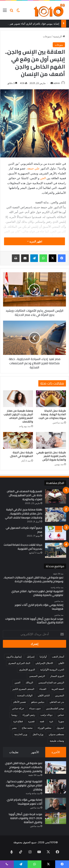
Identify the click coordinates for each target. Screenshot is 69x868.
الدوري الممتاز (57, 676)
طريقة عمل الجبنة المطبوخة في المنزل (21, 454)
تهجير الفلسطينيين (55, 708)
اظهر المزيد (35, 241)
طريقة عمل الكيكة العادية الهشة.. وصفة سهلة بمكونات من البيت (52, 414)
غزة (51, 721)
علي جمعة (33, 168)
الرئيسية (58, 36)
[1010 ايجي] (49, 10)
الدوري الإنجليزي (27, 669)
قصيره (31, 721)
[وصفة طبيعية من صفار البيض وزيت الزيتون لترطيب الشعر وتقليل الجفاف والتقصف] (18, 398)
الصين (17, 682)
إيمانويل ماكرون (13, 656)
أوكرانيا (43, 656)
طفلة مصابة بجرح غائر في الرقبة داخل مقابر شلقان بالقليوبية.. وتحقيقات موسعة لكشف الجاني (23, 513)
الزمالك (29, 682)
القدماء (42, 689)
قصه (42, 721)
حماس (61, 714)
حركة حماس (18, 708)
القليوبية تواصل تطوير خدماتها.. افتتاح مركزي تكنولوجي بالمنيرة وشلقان (24, 785)
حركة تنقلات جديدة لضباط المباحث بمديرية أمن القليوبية (23, 546)
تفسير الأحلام (19, 701)
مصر (14, 727)
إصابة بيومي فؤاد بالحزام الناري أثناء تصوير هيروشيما (31, 23)
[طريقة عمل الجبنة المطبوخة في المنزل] (18, 440)
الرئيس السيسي (37, 676)
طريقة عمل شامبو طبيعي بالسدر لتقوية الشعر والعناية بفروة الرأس (51, 456)
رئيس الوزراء (29, 714)
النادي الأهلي (44, 695)
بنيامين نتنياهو (37, 701)
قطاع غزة (18, 721)
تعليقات (13, 752)
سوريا (61, 721)
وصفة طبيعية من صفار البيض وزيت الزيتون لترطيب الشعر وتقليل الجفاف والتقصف (18, 416)
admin (56, 83)
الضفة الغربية (58, 689)
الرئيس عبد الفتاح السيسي (51, 682)
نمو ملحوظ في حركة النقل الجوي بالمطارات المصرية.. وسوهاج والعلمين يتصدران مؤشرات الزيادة (23, 767)
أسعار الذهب (58, 656)
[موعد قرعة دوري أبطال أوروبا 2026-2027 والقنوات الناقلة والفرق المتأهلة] (55, 818)
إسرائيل (30, 656)
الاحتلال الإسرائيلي (44, 663)
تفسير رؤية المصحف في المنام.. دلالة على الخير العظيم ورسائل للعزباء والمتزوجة (24, 495)
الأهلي (61, 663)
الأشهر (35, 752)
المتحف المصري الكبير (23, 689)
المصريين (59, 695)
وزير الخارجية (20, 734)
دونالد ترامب (46, 714)
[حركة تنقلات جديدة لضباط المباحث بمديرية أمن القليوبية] (55, 550)
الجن (42, 178)
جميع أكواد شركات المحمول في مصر (24, 529)
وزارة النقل (38, 734)
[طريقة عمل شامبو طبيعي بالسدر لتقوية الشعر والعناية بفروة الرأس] (51, 440)
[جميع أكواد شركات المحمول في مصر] (55, 533)
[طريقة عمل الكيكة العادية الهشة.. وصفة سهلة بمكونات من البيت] (51, 398)
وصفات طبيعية (57, 740)
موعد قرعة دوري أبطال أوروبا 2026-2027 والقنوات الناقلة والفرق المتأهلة (25, 818)
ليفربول (60, 727)
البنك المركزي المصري (19, 663)
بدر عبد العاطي (57, 701)
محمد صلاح (27, 727)
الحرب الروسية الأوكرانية (52, 669)
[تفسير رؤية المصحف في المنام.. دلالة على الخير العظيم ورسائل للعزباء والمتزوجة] (55, 496)
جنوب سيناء (35, 708)
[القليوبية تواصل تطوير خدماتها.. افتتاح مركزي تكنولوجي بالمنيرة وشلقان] (55, 786)
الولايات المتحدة (24, 695)
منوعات (47, 36)
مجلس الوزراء (44, 727)
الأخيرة (56, 752)
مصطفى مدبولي (56, 734)
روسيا (14, 714)
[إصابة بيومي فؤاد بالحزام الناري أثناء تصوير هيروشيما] (55, 804)
